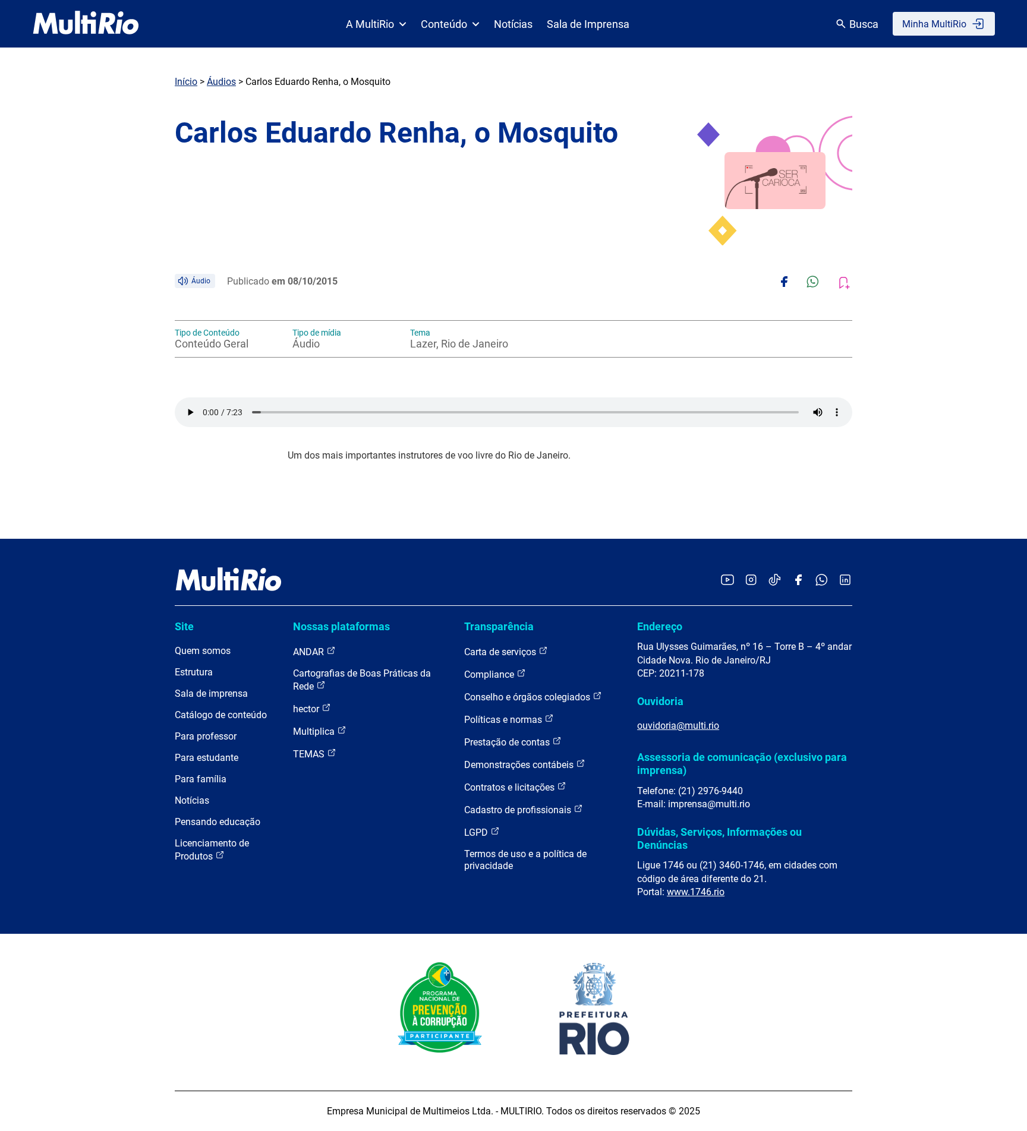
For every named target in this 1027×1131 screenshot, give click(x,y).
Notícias (513, 24)
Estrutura (194, 672)
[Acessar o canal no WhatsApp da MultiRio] (821, 580)
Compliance (490, 674)
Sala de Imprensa (588, 24)
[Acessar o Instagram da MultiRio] (751, 580)
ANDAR (309, 652)
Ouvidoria (660, 701)
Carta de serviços (501, 652)
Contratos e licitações (510, 787)
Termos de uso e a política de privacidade (525, 859)
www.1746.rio (695, 892)
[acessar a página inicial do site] (86, 24)
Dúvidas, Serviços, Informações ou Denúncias (719, 838)
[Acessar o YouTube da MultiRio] (727, 580)
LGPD (477, 832)
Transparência (499, 626)
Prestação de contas (508, 742)
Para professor (206, 736)
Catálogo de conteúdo (221, 715)
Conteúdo (444, 24)
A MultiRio (370, 24)
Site (184, 626)
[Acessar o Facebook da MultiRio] (798, 580)
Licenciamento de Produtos (212, 850)
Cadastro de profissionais (519, 810)
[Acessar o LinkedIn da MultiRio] (845, 580)
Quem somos (203, 650)
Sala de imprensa (211, 693)
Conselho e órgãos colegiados (528, 697)
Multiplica (315, 731)
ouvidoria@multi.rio (678, 725)
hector (307, 709)
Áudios (221, 81)
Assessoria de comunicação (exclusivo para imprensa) (742, 763)
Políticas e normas (504, 719)
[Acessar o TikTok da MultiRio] (774, 580)
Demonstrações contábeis (520, 764)
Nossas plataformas (341, 626)
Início (186, 81)
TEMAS (310, 754)
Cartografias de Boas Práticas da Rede (362, 680)
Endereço (659, 626)
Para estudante (206, 757)
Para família (200, 779)
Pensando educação (217, 821)
